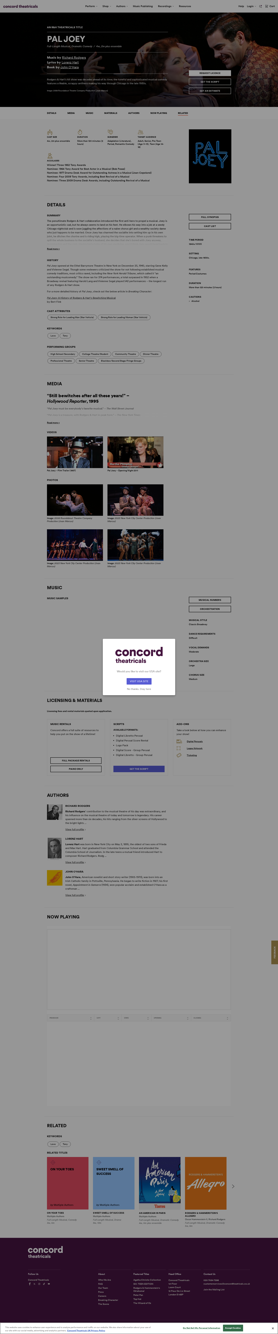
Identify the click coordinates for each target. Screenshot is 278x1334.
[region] (139, 1328)
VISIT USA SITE (139, 681)
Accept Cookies (233, 1328)
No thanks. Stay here (139, 689)
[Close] (272, 1328)
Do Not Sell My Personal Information (201, 1328)
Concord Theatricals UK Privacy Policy (86, 1330)
